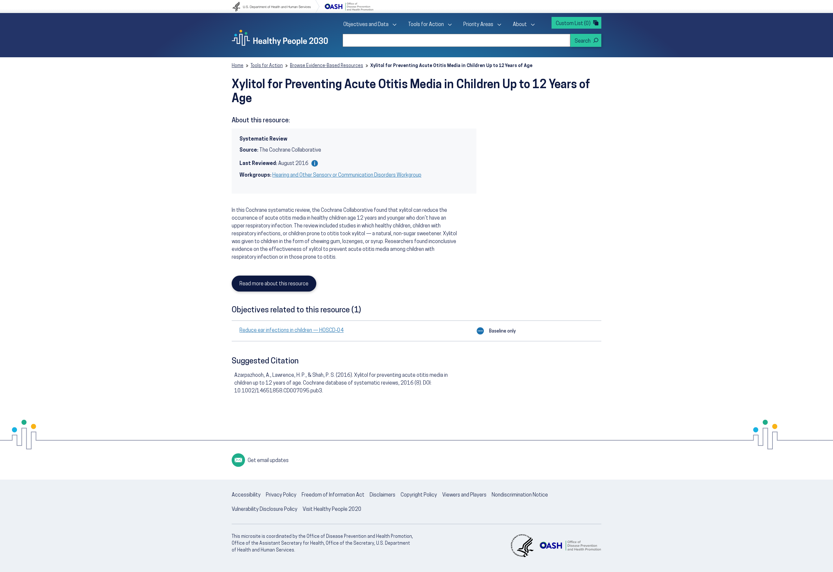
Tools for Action (426, 24)
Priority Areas (478, 24)
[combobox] (456, 40)
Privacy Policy (281, 495)
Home (237, 65)
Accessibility (246, 495)
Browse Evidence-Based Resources (326, 65)
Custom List (573, 23)
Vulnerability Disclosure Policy (264, 509)
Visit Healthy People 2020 (332, 509)
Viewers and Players (464, 495)
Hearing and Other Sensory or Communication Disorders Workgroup (346, 175)
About (520, 24)
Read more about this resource (273, 284)
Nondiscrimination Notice (520, 495)
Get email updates (268, 460)
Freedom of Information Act (333, 495)
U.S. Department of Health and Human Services (276, 6)
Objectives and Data (366, 24)
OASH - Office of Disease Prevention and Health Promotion (570, 546)
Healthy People (280, 38)
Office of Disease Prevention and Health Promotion (348, 6)
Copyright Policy (419, 495)
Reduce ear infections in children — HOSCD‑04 (291, 330)
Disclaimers (382, 495)
